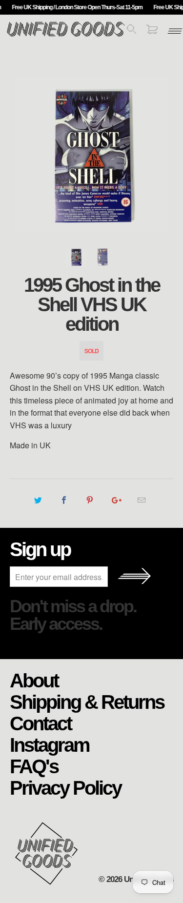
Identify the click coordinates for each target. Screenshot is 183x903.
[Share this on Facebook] (64, 500)
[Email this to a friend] (141, 500)
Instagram (49, 744)
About (34, 680)
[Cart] (152, 31)
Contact (40, 723)
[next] (164, 155)
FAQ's (34, 766)
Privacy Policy (65, 787)
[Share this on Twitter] (38, 500)
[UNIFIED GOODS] (66, 35)
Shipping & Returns (87, 701)
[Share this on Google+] (115, 500)
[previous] (19, 155)
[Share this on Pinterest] (90, 500)
